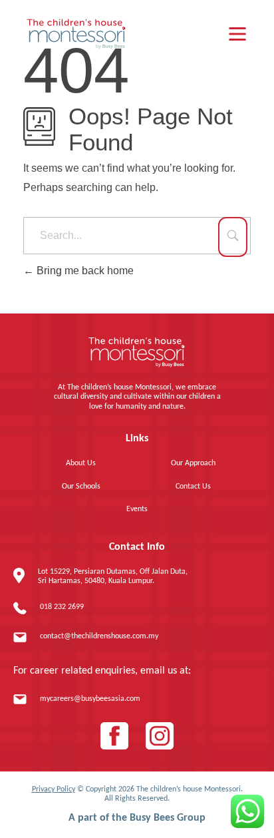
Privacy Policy (53, 789)
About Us (81, 463)
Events (137, 509)
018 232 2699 (62, 607)
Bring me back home (84, 270)
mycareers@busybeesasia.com (90, 699)
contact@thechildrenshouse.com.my (99, 636)
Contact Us (193, 487)
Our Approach (193, 463)
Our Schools (81, 487)
